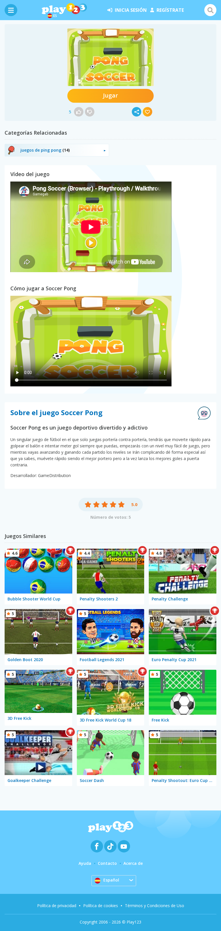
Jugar (110, 95)
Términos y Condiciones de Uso (154, 905)
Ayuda (85, 863)
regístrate (170, 10)
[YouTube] (124, 846)
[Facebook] (97, 846)
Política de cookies (100, 905)
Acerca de (133, 863)
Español (111, 880)
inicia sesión (131, 10)
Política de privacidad (56, 905)
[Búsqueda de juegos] (210, 10)
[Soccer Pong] (110, 57)
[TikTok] (110, 846)
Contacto (107, 863)
